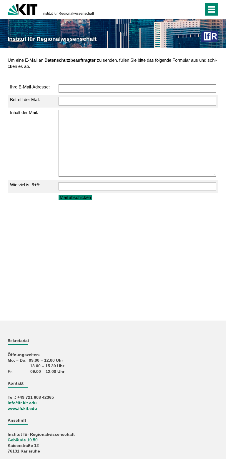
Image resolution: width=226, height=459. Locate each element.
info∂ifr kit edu (22, 403)
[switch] (198, 9)
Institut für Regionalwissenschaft (68, 13)
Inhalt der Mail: (24, 112)
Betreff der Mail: (25, 99)
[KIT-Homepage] (22, 9)
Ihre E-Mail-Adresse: (30, 86)
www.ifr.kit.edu (22, 408)
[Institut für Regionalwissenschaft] (209, 36)
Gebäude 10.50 (23, 440)
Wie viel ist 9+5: (25, 184)
